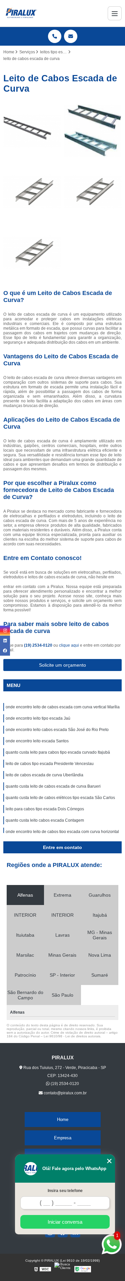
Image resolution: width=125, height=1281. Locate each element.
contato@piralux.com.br (65, 1093)
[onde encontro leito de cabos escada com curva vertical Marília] (32, 131)
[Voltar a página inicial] (21, 13)
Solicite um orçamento (62, 665)
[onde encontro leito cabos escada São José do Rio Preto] (32, 192)
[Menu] (115, 13)
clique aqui (69, 645)
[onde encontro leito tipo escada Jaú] (93, 131)
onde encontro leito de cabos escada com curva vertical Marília (63, 707)
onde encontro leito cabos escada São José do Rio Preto (57, 729)
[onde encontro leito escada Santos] (93, 192)
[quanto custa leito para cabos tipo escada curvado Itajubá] (32, 253)
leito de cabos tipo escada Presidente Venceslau (50, 763)
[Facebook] (5, 651)
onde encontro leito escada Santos (37, 741)
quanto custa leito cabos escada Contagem (45, 820)
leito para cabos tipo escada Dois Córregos (45, 809)
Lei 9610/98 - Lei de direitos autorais (72, 1036)
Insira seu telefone (65, 1190)
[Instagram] (5, 631)
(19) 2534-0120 (38, 645)
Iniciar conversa (65, 1222)
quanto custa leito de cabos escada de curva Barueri (53, 786)
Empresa (62, 1137)
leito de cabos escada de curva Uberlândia (44, 775)
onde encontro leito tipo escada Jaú (38, 718)
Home (62, 1119)
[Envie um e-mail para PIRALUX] (70, 36)
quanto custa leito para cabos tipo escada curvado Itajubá (58, 752)
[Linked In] (5, 641)
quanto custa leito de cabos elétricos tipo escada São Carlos (61, 797)
